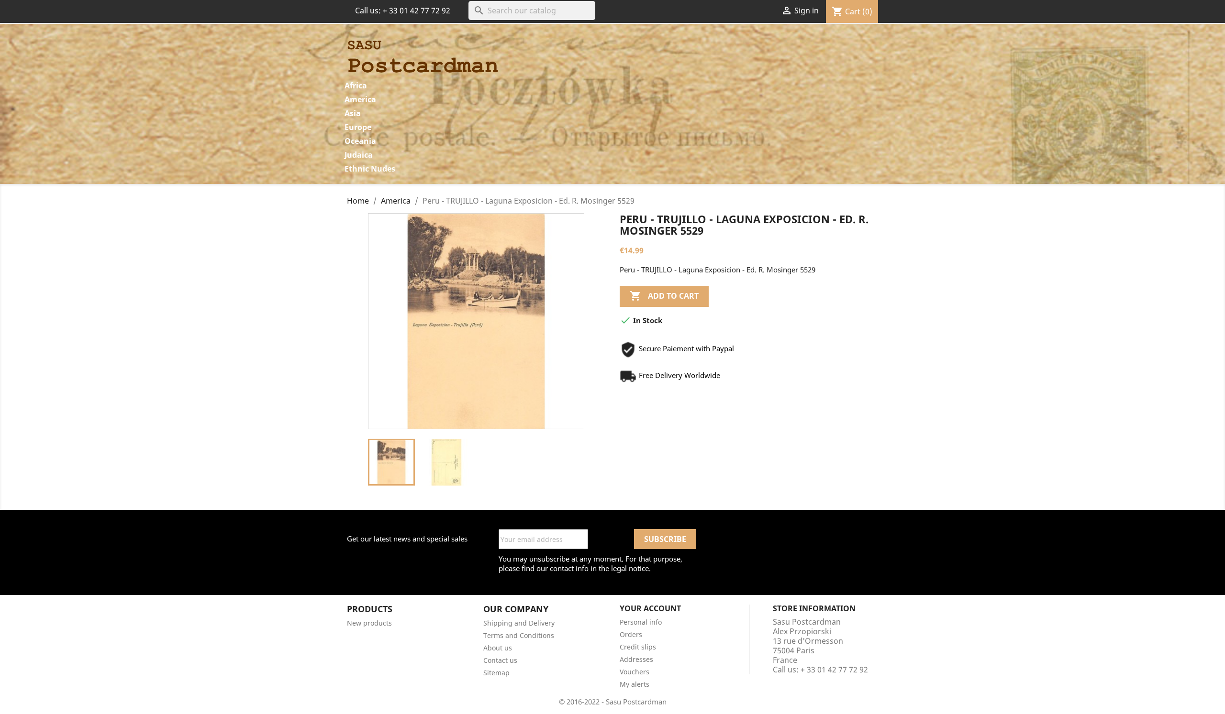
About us (497, 647)
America (360, 99)
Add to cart (664, 296)
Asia (353, 113)
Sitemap (496, 672)
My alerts (634, 684)
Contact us (500, 660)
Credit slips (638, 646)
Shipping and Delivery (519, 622)
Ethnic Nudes (370, 168)
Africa (356, 85)
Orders (631, 634)
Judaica (359, 155)
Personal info (641, 622)
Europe (358, 127)
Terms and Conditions (518, 635)
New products (369, 622)
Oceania (360, 141)
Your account (650, 608)
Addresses (636, 659)
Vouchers (634, 671)
